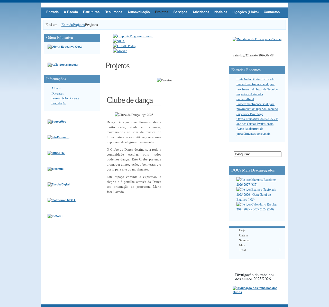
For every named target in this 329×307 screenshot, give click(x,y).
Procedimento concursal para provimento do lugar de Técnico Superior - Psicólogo (257, 108)
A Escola (71, 11)
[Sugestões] (57, 121)
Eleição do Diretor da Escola (255, 79)
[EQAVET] (55, 215)
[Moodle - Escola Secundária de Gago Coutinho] (120, 50)
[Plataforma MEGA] (62, 200)
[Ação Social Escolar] (63, 64)
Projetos (161, 11)
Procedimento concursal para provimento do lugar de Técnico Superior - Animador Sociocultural (257, 91)
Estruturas (91, 11)
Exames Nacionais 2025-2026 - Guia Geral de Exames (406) (256, 194)
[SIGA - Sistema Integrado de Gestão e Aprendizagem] (119, 41)
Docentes (57, 93)
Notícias (220, 11)
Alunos (56, 88)
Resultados (113, 11)
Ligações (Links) (245, 11)
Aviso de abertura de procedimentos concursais (253, 131)
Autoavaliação (138, 11)
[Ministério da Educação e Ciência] (257, 39)
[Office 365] (56, 153)
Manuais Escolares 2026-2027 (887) (256, 182)
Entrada (52, 11)
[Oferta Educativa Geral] (65, 46)
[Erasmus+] (55, 168)
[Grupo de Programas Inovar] (133, 36)
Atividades (201, 11)
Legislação (58, 103)
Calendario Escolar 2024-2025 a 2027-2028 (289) (256, 206)
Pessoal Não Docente (65, 98)
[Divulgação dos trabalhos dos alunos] (257, 292)
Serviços (180, 11)
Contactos (272, 11)
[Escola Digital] (59, 184)
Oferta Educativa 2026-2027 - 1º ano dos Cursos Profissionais (257, 121)
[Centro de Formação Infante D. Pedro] (124, 46)
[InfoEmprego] (58, 137)
